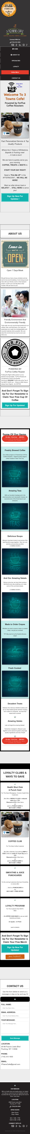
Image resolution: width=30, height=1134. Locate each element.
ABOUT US (16, 55)
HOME (16, 49)
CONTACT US (16, 78)
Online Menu (15, 72)
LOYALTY (16, 66)
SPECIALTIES (16, 61)
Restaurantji (8, 4)
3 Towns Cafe (8, 8)
